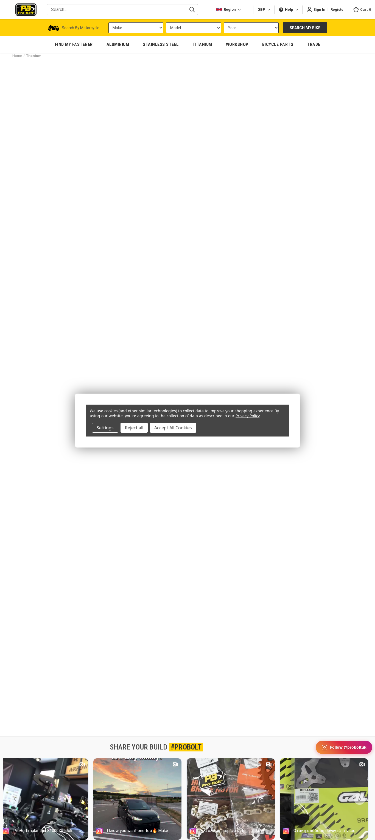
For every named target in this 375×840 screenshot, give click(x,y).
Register (338, 9)
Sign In (319, 9)
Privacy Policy (247, 415)
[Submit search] (192, 9)
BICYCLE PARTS (277, 44)
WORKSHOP (237, 44)
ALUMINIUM (118, 44)
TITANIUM (202, 44)
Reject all (134, 428)
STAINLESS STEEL (161, 44)
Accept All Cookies (173, 428)
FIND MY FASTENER (74, 44)
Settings (105, 428)
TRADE (313, 44)
